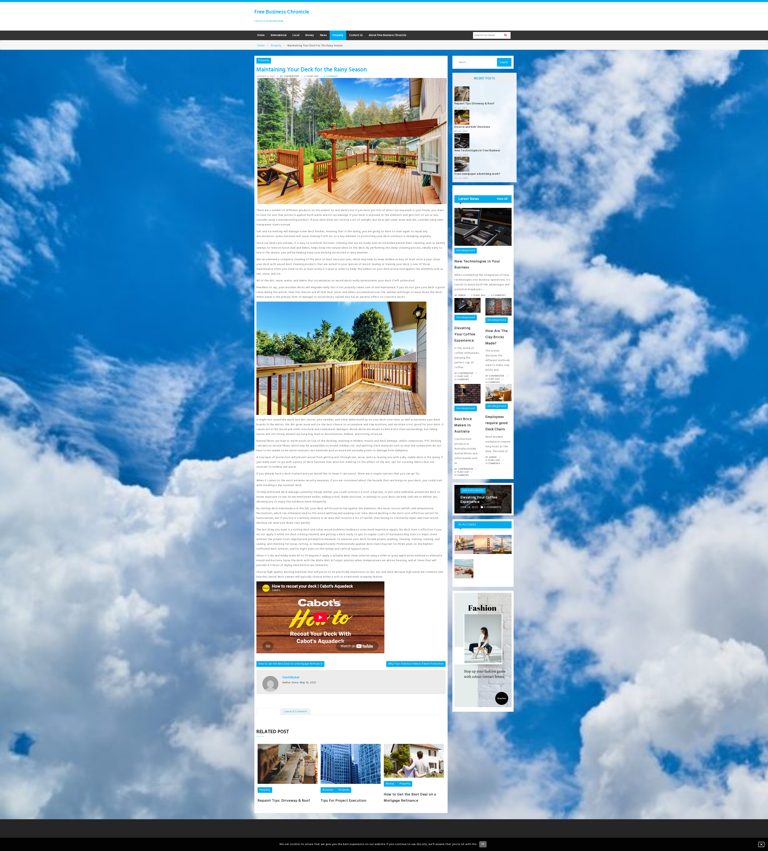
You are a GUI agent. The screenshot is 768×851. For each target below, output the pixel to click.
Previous (448, 499)
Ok (483, 844)
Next (518, 499)
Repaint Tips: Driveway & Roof (284, 801)
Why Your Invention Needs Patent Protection (416, 664)
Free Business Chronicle (281, 12)
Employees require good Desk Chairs (496, 423)
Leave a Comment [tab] (295, 711)
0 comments (331, 76)
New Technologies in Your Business (477, 150)
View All (502, 199)
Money (390, 784)
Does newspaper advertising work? (477, 174)
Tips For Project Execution (343, 801)
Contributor (291, 677)
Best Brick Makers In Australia (463, 425)
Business (328, 790)
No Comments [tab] (268, 711)
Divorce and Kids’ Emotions (472, 127)
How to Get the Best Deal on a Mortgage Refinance (290, 664)
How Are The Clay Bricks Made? (496, 337)
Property (263, 60)
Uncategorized (465, 250)
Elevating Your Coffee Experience (464, 334)
